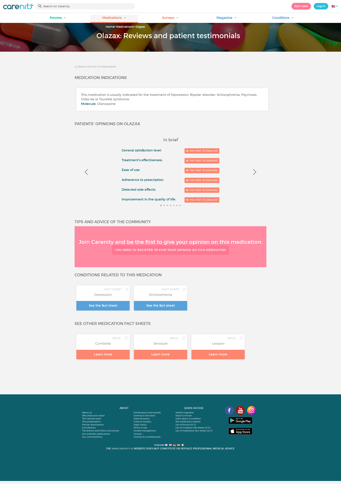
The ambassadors (91, 421)
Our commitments (92, 437)
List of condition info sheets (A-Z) (192, 427)
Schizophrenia (160, 295)
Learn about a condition (188, 418)
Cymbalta (103, 344)
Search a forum (183, 415)
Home (110, 26)
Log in (321, 6)
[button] (58, 19)
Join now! (301, 6)
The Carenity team (91, 418)
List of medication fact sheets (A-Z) (193, 430)
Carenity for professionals (147, 437)
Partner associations (93, 424)
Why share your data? (93, 415)
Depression (103, 295)
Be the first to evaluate (202, 150)
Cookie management (145, 430)
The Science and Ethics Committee (100, 430)
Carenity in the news (144, 415)
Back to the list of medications (96, 66)
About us (87, 412)
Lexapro (218, 344)
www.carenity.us (122, 448)
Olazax (140, 26)
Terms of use (140, 427)
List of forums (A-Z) (185, 424)
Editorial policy (142, 418)
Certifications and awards (147, 412)
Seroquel (160, 344)
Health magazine (184, 412)
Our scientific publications (96, 434)
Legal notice (140, 424)
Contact (138, 434)
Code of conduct (142, 421)
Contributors (89, 427)
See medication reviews (188, 421)
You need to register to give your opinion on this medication (170, 250)
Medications (125, 26)
